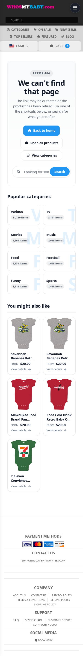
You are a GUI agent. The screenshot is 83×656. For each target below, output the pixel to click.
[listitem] (23, 215)
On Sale (44, 30)
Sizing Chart (33, 620)
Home (3, 519)
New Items (68, 30)
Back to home (44, 130)
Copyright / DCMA (45, 624)
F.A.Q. (16, 620)
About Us (19, 595)
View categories (44, 155)
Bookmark (45, 640)
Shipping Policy (45, 604)
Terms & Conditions (31, 600)
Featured (49, 36)
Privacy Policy (62, 595)
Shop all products (44, 143)
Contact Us (38, 595)
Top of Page (80, 519)
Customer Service (60, 620)
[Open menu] (75, 8)
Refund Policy (60, 600)
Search (59, 171)
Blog (70, 36)
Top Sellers (23, 36)
